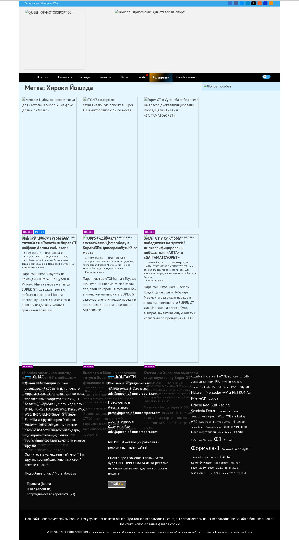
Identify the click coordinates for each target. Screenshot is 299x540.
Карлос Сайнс (197, 427)
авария (214, 457)
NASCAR (213, 399)
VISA (265, 3)
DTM (247, 376)
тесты (241, 472)
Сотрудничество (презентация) (51, 494)
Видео (125, 77)
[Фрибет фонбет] (217, 86)
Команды (105, 77)
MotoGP (198, 399)
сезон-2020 (198, 467)
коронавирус (221, 462)
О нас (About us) (39, 489)
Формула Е (243, 449)
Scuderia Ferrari (203, 410)
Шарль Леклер (199, 457)
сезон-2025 (213, 473)
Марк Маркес (225, 432)
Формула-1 (205, 448)
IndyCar (243, 387)
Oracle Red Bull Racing (210, 404)
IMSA (233, 387)
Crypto (271, 3)
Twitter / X (242, 3)
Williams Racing (235, 416)
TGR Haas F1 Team (228, 411)
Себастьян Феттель (201, 440)
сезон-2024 (198, 473)
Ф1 (218, 439)
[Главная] (29, 77)
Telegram (248, 3)
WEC (221, 416)
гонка (226, 456)
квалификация (201, 462)
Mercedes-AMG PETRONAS (228, 392)
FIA (217, 381)
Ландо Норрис (214, 426)
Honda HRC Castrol (231, 381)
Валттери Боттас (221, 421)
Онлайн (141, 77)
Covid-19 (237, 376)
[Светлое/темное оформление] (266, 77)
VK (230, 3)
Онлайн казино (185, 77)
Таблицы (84, 77)
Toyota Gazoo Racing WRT (203, 416)
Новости (42, 77)
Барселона (205, 421)
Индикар (238, 421)
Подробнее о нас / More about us (50, 473)
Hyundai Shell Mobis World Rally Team (209, 387)
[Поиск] (275, 76)
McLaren (197, 392)
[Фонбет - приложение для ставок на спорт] (150, 12)
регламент (235, 462)
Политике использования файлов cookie (149, 524)
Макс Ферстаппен (203, 432)
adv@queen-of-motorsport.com (133, 393)
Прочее (27, 231)
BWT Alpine (224, 376)
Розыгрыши (161, 77)
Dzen (253, 3)
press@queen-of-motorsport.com (134, 413)
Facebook (236, 3)
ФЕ (231, 440)
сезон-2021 (215, 467)
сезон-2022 (231, 467)
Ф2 (225, 440)
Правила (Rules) (39, 483)
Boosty (260, 3)
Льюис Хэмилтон (235, 427)
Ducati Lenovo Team (202, 381)
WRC (194, 422)
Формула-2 (227, 449)
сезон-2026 (228, 473)
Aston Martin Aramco (203, 376)
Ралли (238, 432)
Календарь (65, 77)
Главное (39, 231)
